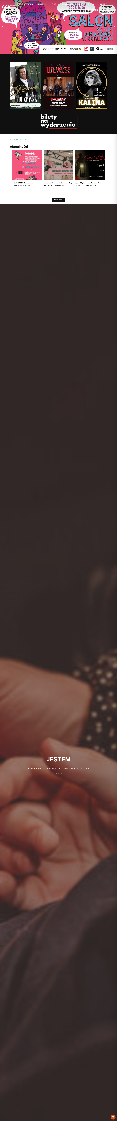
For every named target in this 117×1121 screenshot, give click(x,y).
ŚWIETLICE (81, 4)
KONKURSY (103, 4)
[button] (58, 27)
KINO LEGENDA (42, 4)
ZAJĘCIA (54, 4)
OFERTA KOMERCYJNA (90, 10)
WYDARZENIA (28, 4)
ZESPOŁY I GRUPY (67, 4)
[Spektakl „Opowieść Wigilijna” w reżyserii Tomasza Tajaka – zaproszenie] (90, 165)
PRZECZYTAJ (58, 774)
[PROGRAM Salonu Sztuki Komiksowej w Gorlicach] (27, 165)
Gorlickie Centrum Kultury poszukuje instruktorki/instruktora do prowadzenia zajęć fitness (58, 185)
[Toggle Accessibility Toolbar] (113, 1117)
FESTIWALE (91, 4)
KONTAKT (105, 10)
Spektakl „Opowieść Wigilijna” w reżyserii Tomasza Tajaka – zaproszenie (88, 185)
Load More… (58, 199)
